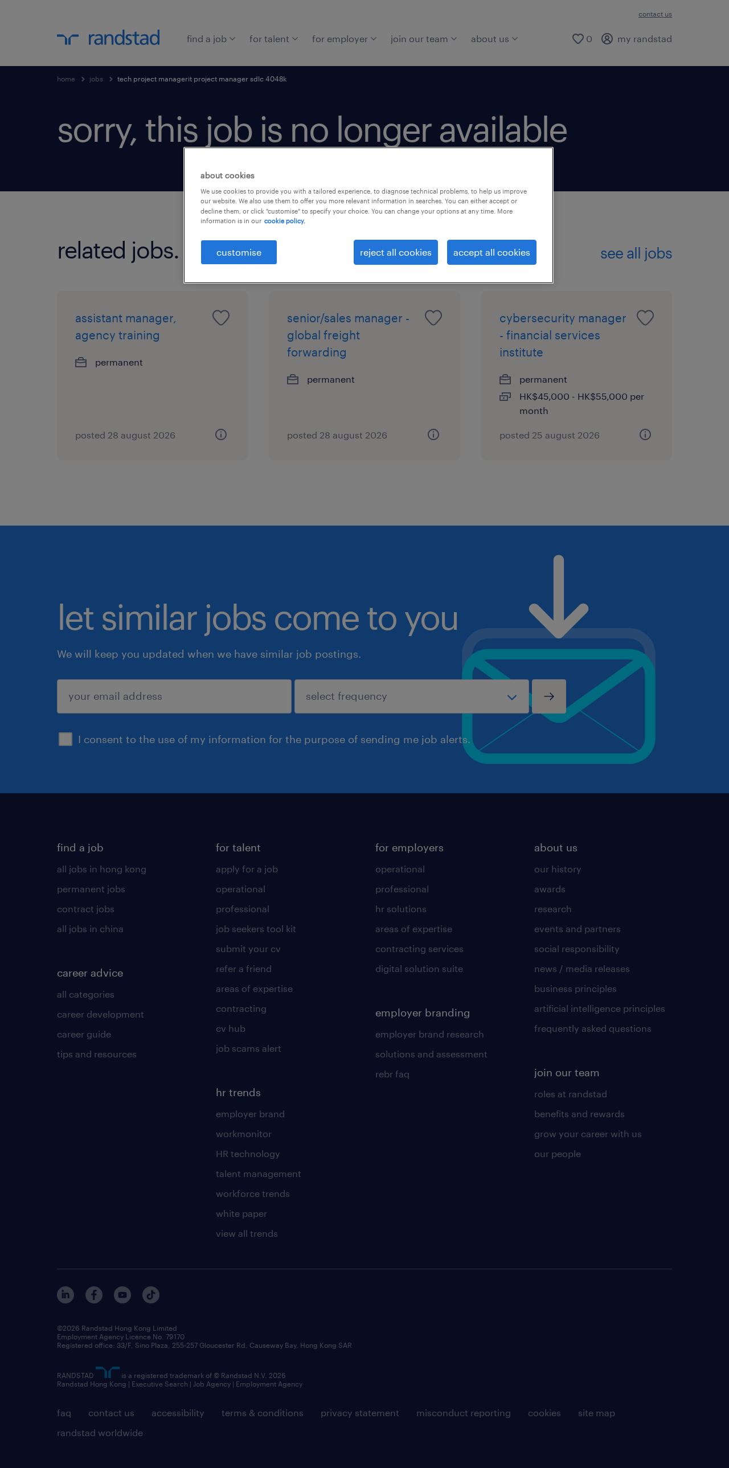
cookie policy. (284, 220)
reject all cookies (396, 252)
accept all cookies (491, 252)
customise (238, 252)
